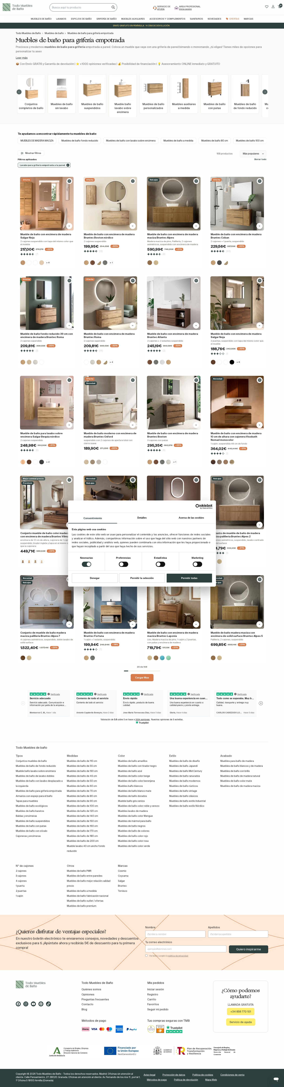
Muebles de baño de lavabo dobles (35, 776)
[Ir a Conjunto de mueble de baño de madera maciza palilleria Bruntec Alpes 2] (237, 502)
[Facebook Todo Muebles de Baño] (19, 1005)
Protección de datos (174, 1075)
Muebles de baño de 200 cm (83, 841)
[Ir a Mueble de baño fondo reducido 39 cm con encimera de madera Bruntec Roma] (47, 303)
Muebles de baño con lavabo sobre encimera (130, 140)
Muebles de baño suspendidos (33, 821)
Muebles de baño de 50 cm (82, 781)
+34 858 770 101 (240, 1011)
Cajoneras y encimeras (28, 836)
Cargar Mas (142, 677)
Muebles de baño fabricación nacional (87, 896)
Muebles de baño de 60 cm (82, 786)
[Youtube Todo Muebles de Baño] (34, 1005)
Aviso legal (149, 1075)
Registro (152, 994)
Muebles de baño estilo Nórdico (186, 806)
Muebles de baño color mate (236, 781)
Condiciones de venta (232, 1075)
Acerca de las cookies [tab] (191, 517)
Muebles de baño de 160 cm (82, 826)
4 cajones (21, 881)
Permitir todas (189, 577)
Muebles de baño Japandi (183, 766)
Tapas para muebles (27, 801)
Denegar (95, 577)
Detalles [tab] (142, 517)
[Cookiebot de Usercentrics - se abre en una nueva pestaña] (198, 506)
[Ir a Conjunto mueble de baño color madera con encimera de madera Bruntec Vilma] (47, 502)
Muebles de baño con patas (31, 826)
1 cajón (19, 896)
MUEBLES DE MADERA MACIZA (37, 140)
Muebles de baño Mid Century (185, 771)
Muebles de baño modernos (184, 781)
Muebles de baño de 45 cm (82, 776)
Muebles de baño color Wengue (135, 816)
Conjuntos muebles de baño (31, 761)
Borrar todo (260, 159)
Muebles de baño (54, 33)
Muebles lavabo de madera (133, 811)
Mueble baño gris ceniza (131, 801)
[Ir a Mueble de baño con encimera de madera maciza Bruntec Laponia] (174, 602)
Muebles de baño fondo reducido (79, 140)
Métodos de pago (157, 1079)
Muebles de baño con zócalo (31, 831)
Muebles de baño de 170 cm (82, 831)
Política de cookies (202, 1075)
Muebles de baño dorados (132, 796)
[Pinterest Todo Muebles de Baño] (41, 1005)
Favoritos (153, 1004)
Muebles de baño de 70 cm (82, 791)
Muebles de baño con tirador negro (137, 766)
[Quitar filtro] (67, 165)
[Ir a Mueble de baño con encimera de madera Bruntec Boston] (174, 402)
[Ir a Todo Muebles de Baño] (43, 984)
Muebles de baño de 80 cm (82, 796)
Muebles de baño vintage (183, 791)
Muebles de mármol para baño (134, 821)
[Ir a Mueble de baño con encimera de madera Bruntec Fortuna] (110, 602)
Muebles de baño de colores (133, 831)
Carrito (151, 999)
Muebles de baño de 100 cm (82, 806)
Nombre (150, 927)
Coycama (123, 876)
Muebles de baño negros (131, 826)
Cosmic (122, 871)
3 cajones (21, 876)
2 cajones (21, 871)
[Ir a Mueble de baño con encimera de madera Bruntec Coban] (237, 203)
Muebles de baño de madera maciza (240, 786)
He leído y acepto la (168, 956)
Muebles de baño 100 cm (250, 140)
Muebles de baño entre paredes (84, 876)
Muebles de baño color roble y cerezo (138, 806)
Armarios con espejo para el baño (34, 796)
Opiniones (88, 994)
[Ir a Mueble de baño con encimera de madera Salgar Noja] (47, 203)
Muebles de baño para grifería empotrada (39, 791)
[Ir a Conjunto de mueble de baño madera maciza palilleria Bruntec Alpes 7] (47, 602)
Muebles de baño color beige (134, 776)
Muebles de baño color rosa (133, 841)
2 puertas (21, 891)
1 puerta (20, 886)
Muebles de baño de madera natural (240, 776)
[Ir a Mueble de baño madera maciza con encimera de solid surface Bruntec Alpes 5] (237, 602)
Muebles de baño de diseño (184, 761)
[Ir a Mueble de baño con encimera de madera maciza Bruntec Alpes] (174, 203)
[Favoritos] (266, 6)
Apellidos (214, 927)
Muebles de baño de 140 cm (82, 816)
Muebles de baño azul (130, 771)
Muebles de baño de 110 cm (82, 761)
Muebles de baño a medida (178, 140)
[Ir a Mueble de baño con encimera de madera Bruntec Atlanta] (174, 303)
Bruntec (122, 886)
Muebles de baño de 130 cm (82, 771)
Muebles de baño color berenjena (136, 781)
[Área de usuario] (273, 6)
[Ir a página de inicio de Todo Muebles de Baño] (25, 7)
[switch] (123, 564)
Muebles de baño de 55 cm (82, 766)
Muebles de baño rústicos (183, 786)
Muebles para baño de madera (237, 761)
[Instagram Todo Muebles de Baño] (26, 1005)
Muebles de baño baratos (30, 811)
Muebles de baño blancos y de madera (241, 766)
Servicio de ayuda (241, 1022)
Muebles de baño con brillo (235, 771)
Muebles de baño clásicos (183, 796)
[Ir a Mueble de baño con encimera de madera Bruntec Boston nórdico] (110, 203)
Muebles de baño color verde (134, 846)
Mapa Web (211, 1079)
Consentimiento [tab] (92, 518)
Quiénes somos (91, 989)
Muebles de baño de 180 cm (82, 836)
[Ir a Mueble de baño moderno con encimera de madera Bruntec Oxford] (110, 402)
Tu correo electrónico (158, 942)
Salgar (121, 881)
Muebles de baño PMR (79, 871)
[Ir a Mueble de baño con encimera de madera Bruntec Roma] (110, 303)
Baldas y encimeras (26, 816)
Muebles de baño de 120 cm (82, 811)
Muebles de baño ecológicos (32, 806)
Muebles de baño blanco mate (134, 791)
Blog (84, 1009)
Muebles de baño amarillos (132, 761)
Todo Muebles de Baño (28, 33)
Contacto (87, 1004)
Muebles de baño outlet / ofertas (85, 901)
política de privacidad (178, 956)
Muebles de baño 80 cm (214, 140)
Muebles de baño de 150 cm (82, 821)
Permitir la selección (142, 577)
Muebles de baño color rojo (133, 836)
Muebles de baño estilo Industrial (187, 801)
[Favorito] (69, 181)
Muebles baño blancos (130, 786)
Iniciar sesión (155, 989)
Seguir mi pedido (157, 1009)
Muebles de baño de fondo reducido (36, 766)
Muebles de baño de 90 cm (82, 801)
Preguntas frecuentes (95, 999)
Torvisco (122, 891)
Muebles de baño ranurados (184, 776)
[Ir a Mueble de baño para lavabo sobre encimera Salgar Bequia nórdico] (47, 402)
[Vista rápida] (69, 226)
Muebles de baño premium (81, 906)
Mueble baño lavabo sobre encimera (36, 771)
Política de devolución (186, 1079)
